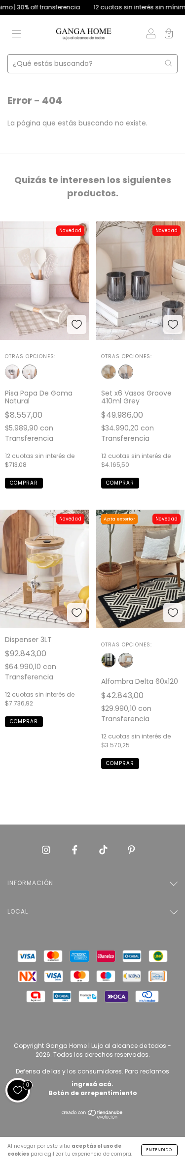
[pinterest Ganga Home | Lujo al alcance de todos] (131, 850)
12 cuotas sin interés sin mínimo (130, 7)
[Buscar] (168, 63)
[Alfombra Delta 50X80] (108, 660)
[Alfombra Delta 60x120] (125, 660)
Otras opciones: (30, 356)
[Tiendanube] (92, 1117)
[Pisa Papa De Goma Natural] (29, 372)
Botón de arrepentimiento (92, 1093)
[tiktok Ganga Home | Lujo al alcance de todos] (104, 850)
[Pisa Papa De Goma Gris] (12, 372)
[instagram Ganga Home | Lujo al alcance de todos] (47, 850)
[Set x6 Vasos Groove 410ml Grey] (125, 372)
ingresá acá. (92, 1084)
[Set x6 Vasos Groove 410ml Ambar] (108, 372)
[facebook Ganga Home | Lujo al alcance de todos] (75, 850)
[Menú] (16, 35)
